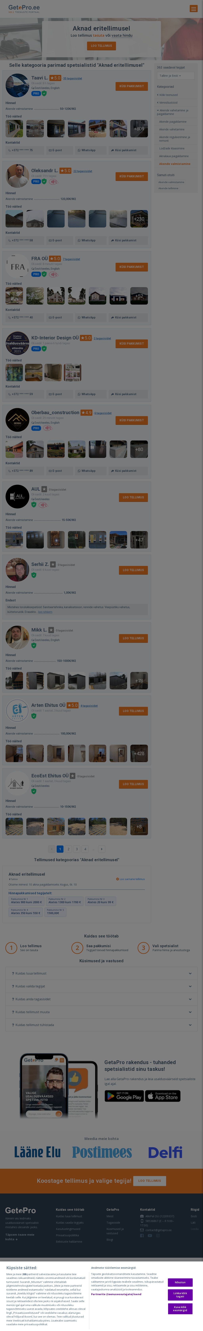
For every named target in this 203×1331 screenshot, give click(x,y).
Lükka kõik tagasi (180, 1294)
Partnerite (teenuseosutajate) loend (116, 1294)
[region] (101, 1296)
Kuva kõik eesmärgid (180, 1308)
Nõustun (180, 1282)
